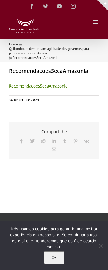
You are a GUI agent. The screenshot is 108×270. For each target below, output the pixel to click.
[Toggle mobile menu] (96, 22)
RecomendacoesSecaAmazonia (38, 86)
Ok (54, 257)
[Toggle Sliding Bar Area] (102, 5)
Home (13, 44)
